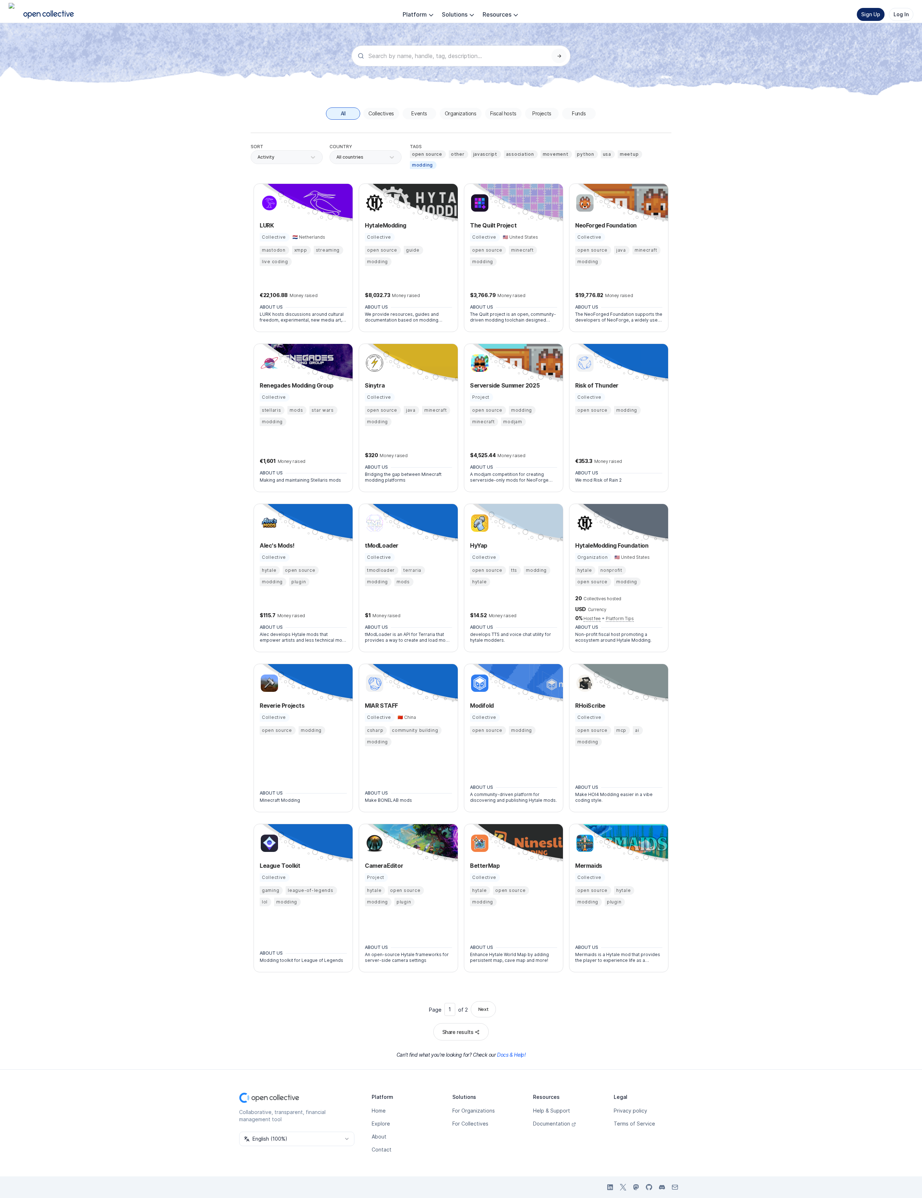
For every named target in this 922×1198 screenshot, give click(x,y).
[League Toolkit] (268, 843)
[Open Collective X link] (623, 1187)
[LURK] (268, 203)
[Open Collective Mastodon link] (636, 1187)
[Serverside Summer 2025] (478, 363)
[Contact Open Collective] (675, 1187)
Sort (257, 146)
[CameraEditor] (373, 843)
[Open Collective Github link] (649, 1187)
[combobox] (336, 157)
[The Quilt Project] (478, 203)
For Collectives (470, 1123)
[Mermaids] (583, 843)
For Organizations (473, 1111)
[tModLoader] (373, 523)
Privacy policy (630, 1111)
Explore (381, 1123)
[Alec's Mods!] (268, 523)
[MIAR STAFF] (373, 683)
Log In (901, 14)
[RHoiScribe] (583, 683)
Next (483, 1009)
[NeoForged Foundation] (583, 203)
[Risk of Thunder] (583, 363)
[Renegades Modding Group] (268, 363)
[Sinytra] (373, 363)
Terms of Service (634, 1123)
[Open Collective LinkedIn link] (610, 1187)
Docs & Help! (511, 1055)
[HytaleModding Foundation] (583, 523)
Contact (381, 1149)
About (379, 1136)
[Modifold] (478, 683)
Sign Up (870, 14)
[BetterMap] (478, 843)
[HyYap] (478, 523)
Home (379, 1111)
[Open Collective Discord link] (662, 1187)
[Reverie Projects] (268, 683)
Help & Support (551, 1111)
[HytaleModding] (373, 203)
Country (341, 146)
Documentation (551, 1123)
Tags (416, 146)
